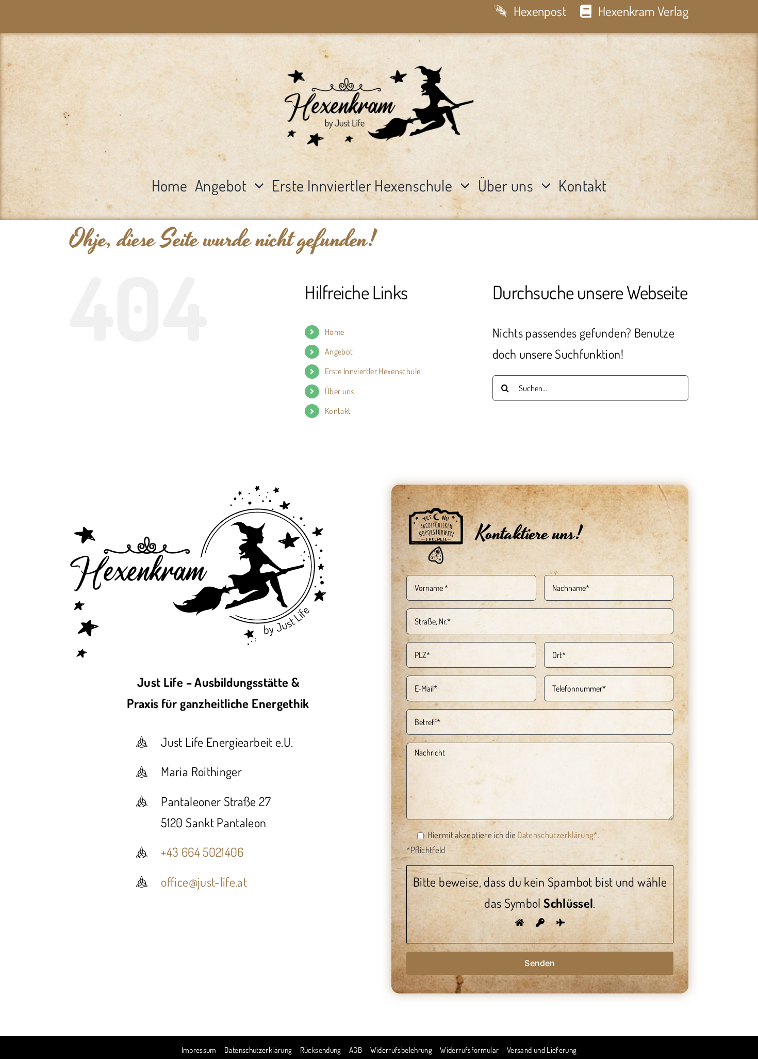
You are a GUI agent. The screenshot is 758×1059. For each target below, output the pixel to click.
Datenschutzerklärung (258, 1050)
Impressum (199, 1050)
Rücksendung (320, 1050)
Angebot (339, 351)
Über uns (339, 391)
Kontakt (338, 411)
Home (334, 332)
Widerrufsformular (469, 1050)
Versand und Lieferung (542, 1050)
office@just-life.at (204, 882)
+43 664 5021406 (202, 852)
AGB (355, 1050)
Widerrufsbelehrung (401, 1050)
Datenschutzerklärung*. (558, 834)
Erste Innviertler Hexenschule (372, 371)
